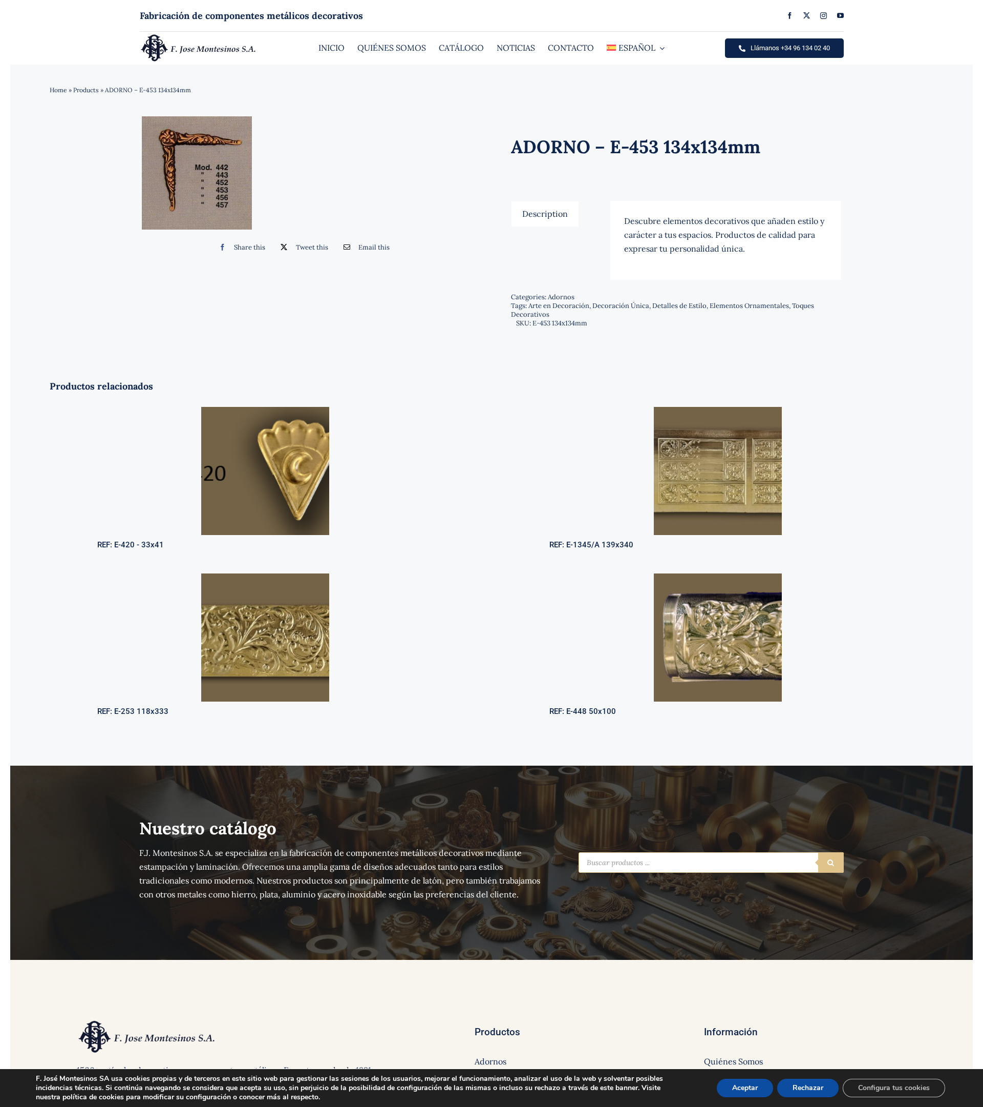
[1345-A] (718, 411)
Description (545, 214)
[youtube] (840, 15)
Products (86, 90)
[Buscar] (831, 862)
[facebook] (789, 15)
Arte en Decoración (558, 305)
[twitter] (806, 15)
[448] (718, 577)
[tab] (545, 214)
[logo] (198, 37)
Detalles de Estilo (679, 305)
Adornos (561, 297)
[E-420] (265, 411)
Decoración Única (620, 305)
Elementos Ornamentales (749, 305)
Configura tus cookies (894, 1088)
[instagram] (823, 15)
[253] (265, 577)
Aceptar (745, 1088)
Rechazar (808, 1088)
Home (58, 90)
